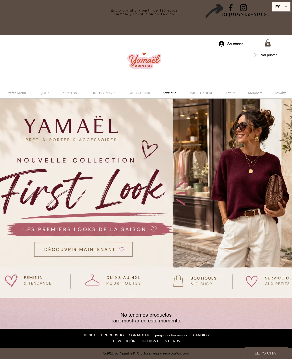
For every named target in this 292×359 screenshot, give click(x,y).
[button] (268, 42)
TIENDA (89, 335)
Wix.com (182, 353)
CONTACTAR (139, 335)
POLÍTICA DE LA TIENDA (160, 341)
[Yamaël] (230, 7)
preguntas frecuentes (171, 335)
